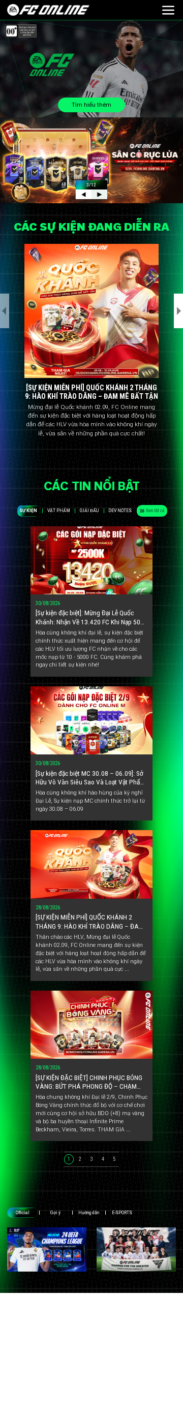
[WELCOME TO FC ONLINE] (48, 10)
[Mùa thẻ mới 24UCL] (46, 1249)
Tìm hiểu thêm (91, 104)
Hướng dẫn (88, 1212)
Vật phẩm (58, 510)
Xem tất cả (155, 510)
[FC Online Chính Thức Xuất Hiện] (136, 1249)
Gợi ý (55, 1212)
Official (22, 1212)
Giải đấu (89, 510)
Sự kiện (28, 510)
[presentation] (4, 311)
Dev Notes (120, 510)
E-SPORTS (122, 1212)
